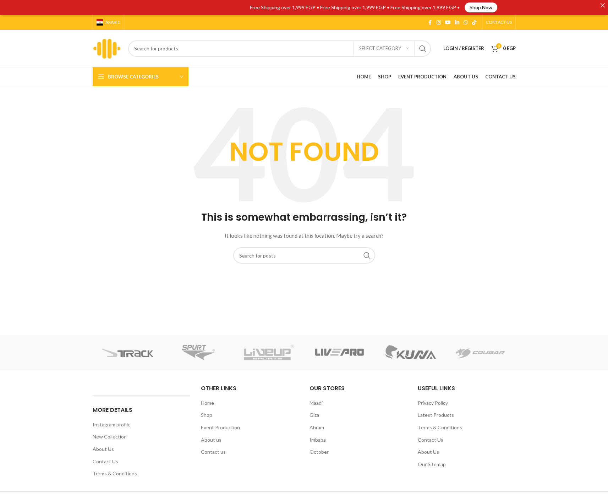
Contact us (213, 452)
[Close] (602, 5)
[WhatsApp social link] (465, 22)
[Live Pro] (339, 352)
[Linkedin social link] (457, 22)
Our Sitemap (432, 464)
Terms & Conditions (115, 473)
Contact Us (105, 461)
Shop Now (469, 7)
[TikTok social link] (474, 22)
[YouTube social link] (448, 22)
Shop (206, 415)
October (319, 452)
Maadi (316, 403)
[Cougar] (480, 352)
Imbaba (318, 440)
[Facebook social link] (430, 22)
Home (207, 403)
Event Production (220, 427)
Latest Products (436, 415)
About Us (103, 449)
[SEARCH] (423, 48)
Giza (314, 415)
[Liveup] (269, 352)
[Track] (128, 352)
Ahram (317, 427)
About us (211, 440)
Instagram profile (112, 424)
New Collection (110, 437)
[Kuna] (409, 352)
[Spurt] (198, 352)
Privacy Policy (433, 403)
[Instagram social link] (438, 22)
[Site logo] (107, 48)
